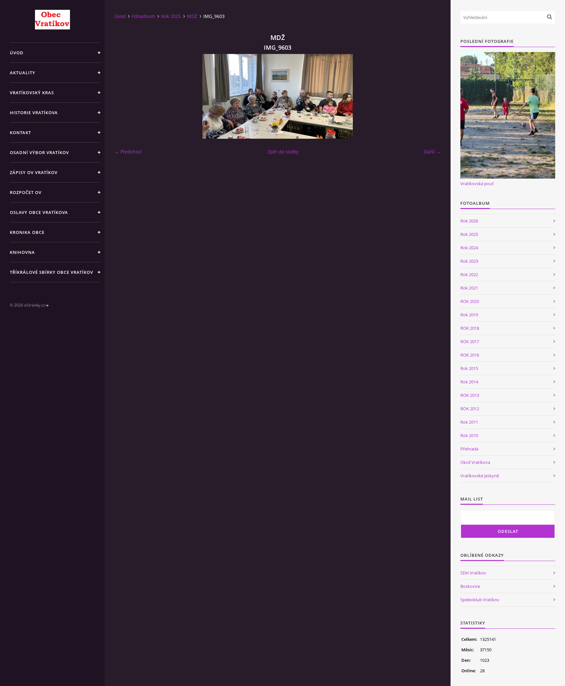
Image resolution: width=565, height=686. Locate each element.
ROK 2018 (469, 328)
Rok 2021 (469, 288)
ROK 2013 (469, 395)
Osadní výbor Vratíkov (39, 152)
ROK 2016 (469, 355)
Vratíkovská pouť (477, 183)
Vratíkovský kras (32, 93)
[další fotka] (430, 96)
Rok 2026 (469, 221)
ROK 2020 (469, 301)
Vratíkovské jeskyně (479, 476)
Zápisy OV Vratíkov (34, 172)
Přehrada (469, 449)
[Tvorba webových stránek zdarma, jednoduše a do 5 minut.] (47, 305)
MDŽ (192, 16)
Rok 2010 (469, 435)
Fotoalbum (143, 16)
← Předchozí (128, 152)
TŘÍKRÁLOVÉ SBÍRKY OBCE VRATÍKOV (51, 272)
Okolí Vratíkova (475, 462)
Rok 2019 (469, 315)
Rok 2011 (469, 422)
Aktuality (22, 73)
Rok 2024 (469, 248)
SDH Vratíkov (473, 573)
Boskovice (470, 586)
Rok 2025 (171, 16)
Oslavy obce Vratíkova (39, 212)
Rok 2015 (469, 368)
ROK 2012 (469, 409)
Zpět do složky (283, 152)
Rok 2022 (469, 274)
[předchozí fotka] (125, 96)
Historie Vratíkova (34, 112)
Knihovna (22, 252)
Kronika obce (27, 232)
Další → (432, 152)
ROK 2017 (469, 341)
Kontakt (20, 132)
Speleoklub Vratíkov (479, 600)
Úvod (17, 53)
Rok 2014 (469, 382)
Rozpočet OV (26, 192)
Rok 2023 (469, 261)
